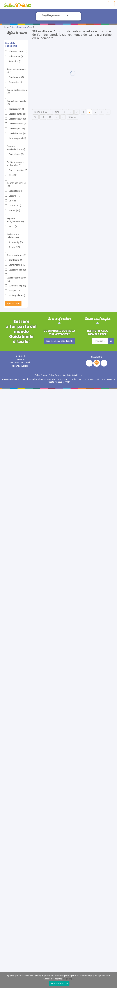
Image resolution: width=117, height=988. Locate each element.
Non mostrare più (59, 983)
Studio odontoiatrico (17, 279)
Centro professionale (17, 91)
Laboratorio (16, 191)
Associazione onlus (16, 71)
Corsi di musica (18, 123)
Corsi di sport (17, 128)
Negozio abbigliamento (15, 220)
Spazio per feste (16, 255)
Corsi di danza (17, 114)
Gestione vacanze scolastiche (15, 163)
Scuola (14, 247)
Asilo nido (15, 61)
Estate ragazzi (17, 138)
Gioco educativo (18, 170)
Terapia (14, 290)
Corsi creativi (17, 109)
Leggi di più (68, 978)
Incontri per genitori (16, 184)
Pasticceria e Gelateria (13, 236)
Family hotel (16, 154)
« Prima (55, 112)
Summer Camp (17, 285)
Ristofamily (16, 242)
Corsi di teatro (17, 133)
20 (42, 117)
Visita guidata (17, 295)
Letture (14, 196)
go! (111, 341)
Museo (14, 210)
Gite (13, 175)
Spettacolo (16, 260)
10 (35, 117)
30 (50, 117)
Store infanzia (17, 265)
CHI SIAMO (20, 356)
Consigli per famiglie (17, 102)
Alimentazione (18, 51)
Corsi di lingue (17, 119)
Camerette (15, 82)
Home (6, 27)
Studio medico (17, 270)
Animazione (16, 56)
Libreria (14, 200)
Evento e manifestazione (16, 148)
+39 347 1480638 (107, 379)
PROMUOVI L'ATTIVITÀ (20, 363)
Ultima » (72, 117)
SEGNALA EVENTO (20, 366)
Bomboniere (16, 77)
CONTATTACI (20, 359)
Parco (13, 226)
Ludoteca (15, 205)
